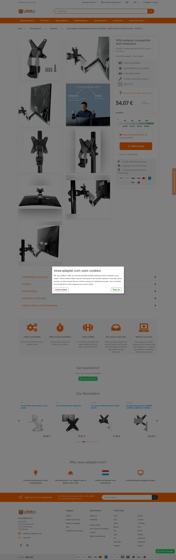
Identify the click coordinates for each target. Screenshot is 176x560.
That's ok (116, 289)
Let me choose (61, 289)
